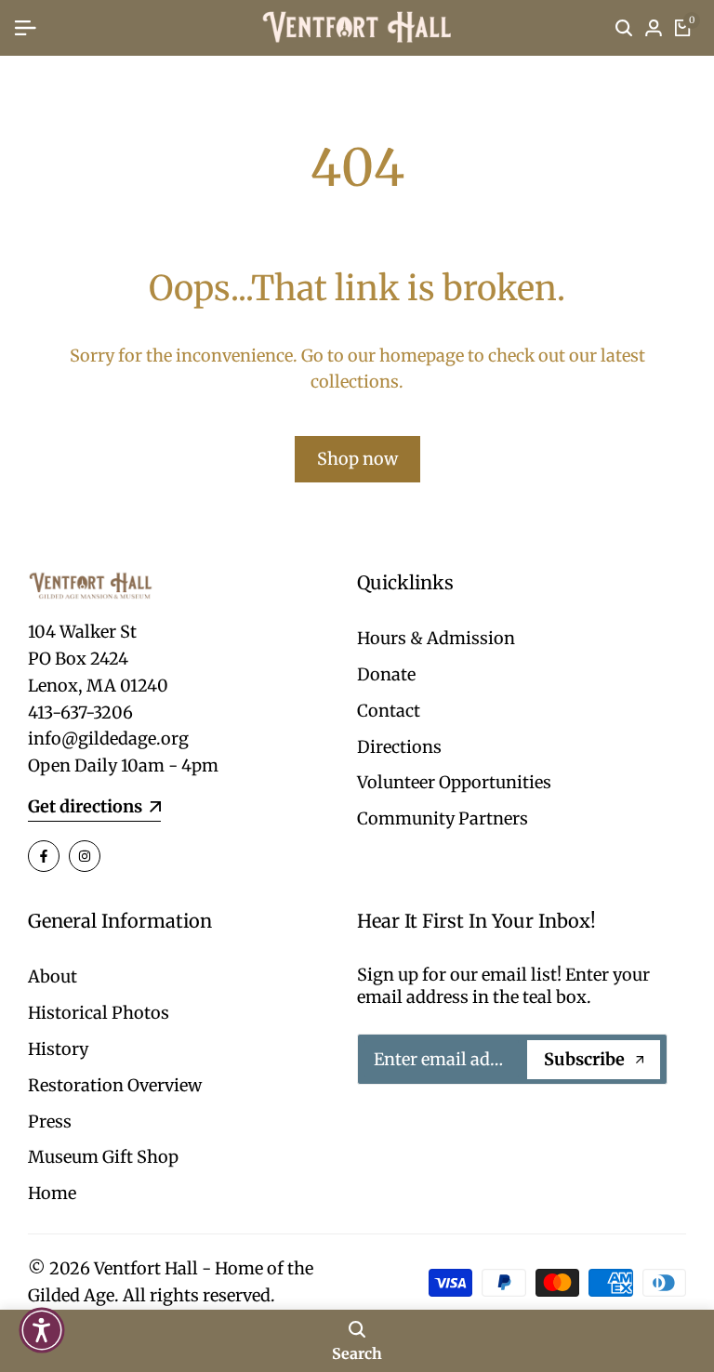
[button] (42, 1330)
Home (52, 1193)
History (58, 1049)
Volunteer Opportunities (454, 782)
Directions (399, 747)
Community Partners (442, 818)
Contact (388, 710)
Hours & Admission (436, 638)
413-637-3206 (80, 712)
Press (50, 1121)
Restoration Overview (115, 1085)
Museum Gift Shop (103, 1157)
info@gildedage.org (108, 738)
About (52, 976)
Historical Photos (98, 1012)
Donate (386, 674)
